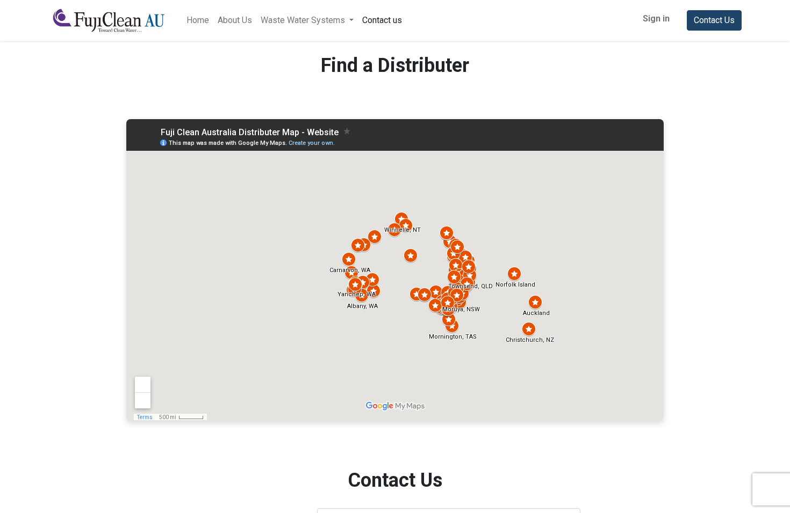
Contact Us (714, 20)
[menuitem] (197, 20)
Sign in (656, 18)
